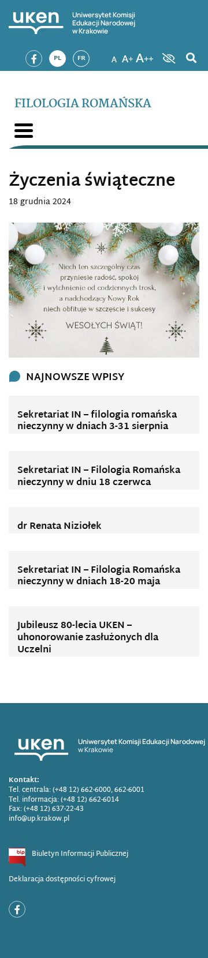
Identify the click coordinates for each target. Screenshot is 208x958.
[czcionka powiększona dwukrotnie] (144, 54)
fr (81, 58)
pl (57, 58)
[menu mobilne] (24, 130)
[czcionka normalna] (114, 54)
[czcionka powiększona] (127, 54)
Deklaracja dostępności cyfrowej (62, 879)
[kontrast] (167, 58)
